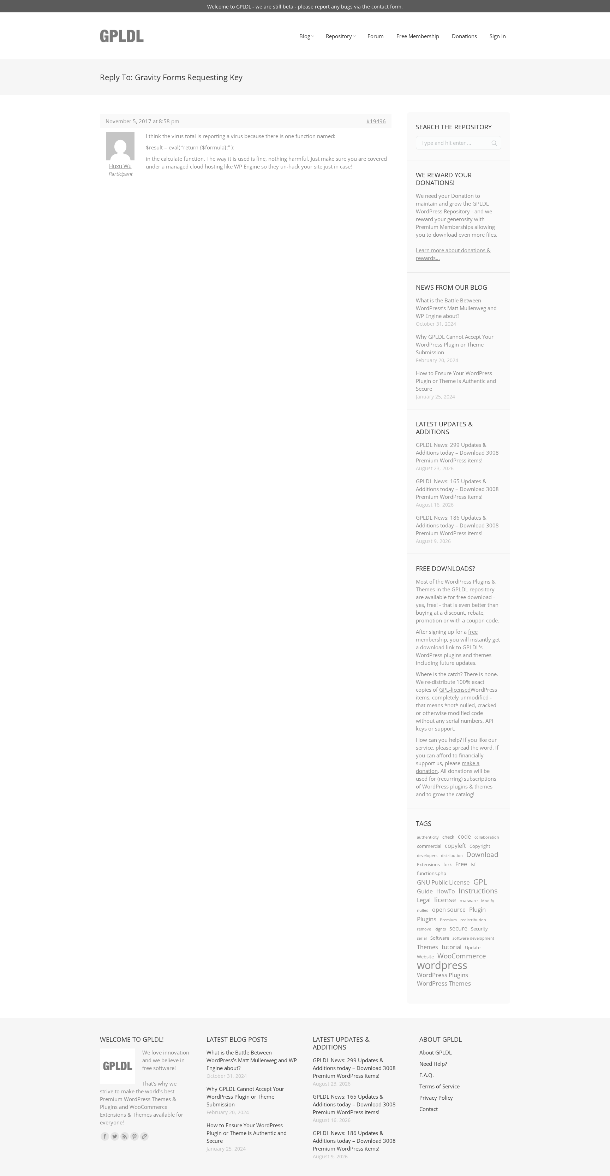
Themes (427, 947)
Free (461, 864)
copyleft (455, 846)
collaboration (486, 837)
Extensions (428, 864)
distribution (452, 855)
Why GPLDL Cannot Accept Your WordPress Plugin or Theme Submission (455, 344)
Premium (448, 919)
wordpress (442, 965)
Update (472, 947)
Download (482, 854)
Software (439, 938)
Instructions (478, 890)
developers (427, 855)
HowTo (445, 891)
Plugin (477, 909)
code (464, 836)
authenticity (428, 837)
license (445, 900)
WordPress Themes (444, 983)
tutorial (451, 947)
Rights (440, 929)
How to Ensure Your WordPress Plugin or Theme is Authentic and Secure (456, 381)
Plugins (426, 919)
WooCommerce (461, 956)
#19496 (376, 121)
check (448, 837)
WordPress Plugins (442, 975)
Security (479, 929)
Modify (487, 900)
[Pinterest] (134, 1136)
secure (458, 928)
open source (449, 910)
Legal (424, 900)
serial (422, 938)
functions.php (431, 873)
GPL (480, 882)
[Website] (144, 1136)
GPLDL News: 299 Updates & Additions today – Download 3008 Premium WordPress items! (457, 452)
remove (424, 929)
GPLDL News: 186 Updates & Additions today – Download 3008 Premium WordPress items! (457, 525)
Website (425, 956)
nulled (423, 910)
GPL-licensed (455, 689)
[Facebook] (105, 1136)
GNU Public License (443, 882)
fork (447, 864)
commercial (429, 846)
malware (469, 900)
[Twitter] (114, 1136)
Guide (425, 891)
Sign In (498, 36)
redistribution (473, 919)
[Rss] (124, 1136)
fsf (473, 864)
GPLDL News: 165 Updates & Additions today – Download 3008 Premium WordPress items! (457, 489)
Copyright (480, 846)
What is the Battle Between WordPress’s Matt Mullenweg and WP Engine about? (456, 308)
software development (473, 938)
